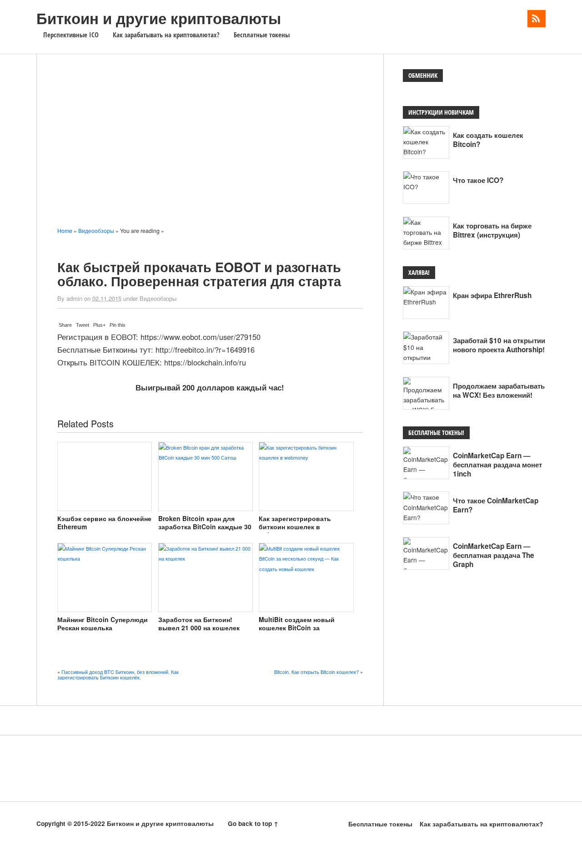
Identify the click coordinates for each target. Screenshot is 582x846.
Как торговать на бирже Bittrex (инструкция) (492, 230)
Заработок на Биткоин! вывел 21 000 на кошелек (199, 623)
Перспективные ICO (71, 35)
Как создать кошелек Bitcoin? (488, 139)
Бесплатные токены (262, 35)
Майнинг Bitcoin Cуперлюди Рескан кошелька (102, 623)
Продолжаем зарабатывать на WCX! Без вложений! (499, 390)
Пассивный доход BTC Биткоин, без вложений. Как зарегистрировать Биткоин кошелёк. (118, 674)
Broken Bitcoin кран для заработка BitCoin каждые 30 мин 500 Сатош (204, 527)
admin (74, 298)
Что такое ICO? (478, 180)
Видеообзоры (158, 298)
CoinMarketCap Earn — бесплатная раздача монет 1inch (497, 465)
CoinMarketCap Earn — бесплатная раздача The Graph (493, 555)
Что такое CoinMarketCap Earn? (495, 505)
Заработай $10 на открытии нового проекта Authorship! (499, 345)
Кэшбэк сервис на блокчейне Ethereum (104, 522)
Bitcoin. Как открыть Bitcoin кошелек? (316, 671)
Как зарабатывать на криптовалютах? (166, 35)
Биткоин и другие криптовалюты (158, 18)
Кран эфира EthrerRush (492, 295)
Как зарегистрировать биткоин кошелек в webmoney (295, 527)
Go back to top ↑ (253, 823)
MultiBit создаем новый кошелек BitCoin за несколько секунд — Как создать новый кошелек (298, 632)
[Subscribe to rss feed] (536, 18)
